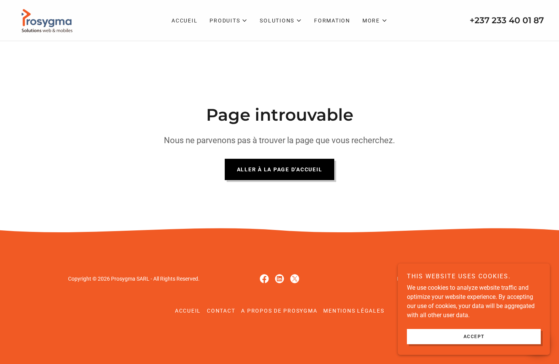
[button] (229, 20)
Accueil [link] (184, 21)
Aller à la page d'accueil (279, 169)
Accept (474, 336)
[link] (45, 20)
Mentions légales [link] (353, 311)
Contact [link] (221, 311)
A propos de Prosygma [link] (279, 311)
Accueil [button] (188, 311)
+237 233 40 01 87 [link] (507, 20)
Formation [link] (332, 21)
